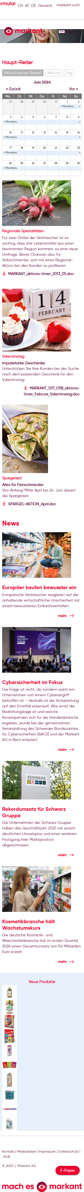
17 (10, 147)
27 (44, 163)
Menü (62, 31)
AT (27, 5)
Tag (69, 72)
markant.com (68, 5)
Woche (53, 72)
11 (22, 132)
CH (20, 5)
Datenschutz (68, 1151)
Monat (23, 72)
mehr (62, 615)
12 (33, 132)
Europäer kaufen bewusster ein (39, 587)
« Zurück (13, 89)
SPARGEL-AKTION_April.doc (32, 504)
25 (21, 163)
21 (56, 147)
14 (56, 132)
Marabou (68, 106)
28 (55, 163)
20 (44, 147)
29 (67, 163)
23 (78, 147)
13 (45, 132)
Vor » (73, 89)
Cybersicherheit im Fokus (32, 682)
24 (10, 163)
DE (33, 5)
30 (78, 163)
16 (79, 132)
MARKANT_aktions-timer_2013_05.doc (41, 273)
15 (67, 132)
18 (22, 147)
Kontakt (8, 1151)
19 (33, 147)
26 (33, 163)
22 (67, 147)
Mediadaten (26, 1151)
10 (10, 132)
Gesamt (45, 5)
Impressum (47, 1151)
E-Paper (67, 1170)
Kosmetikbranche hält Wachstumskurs (28, 924)
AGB (6, 1157)
